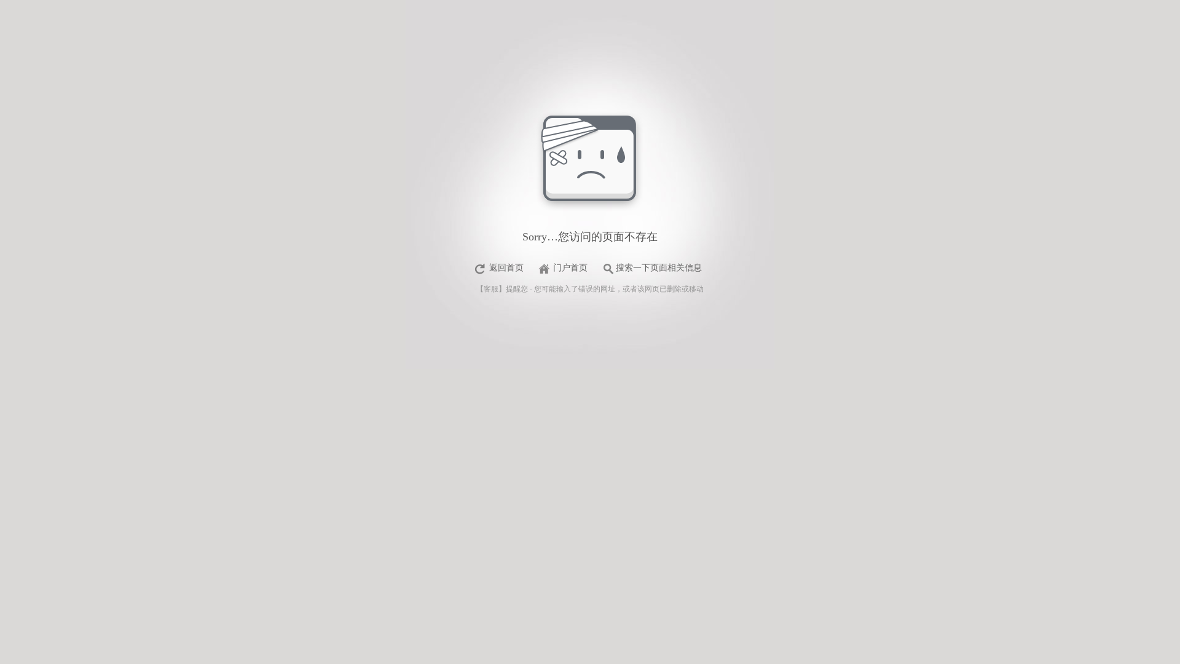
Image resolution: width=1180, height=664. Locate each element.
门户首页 (570, 267)
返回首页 (506, 267)
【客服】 (491, 289)
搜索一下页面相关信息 (659, 267)
